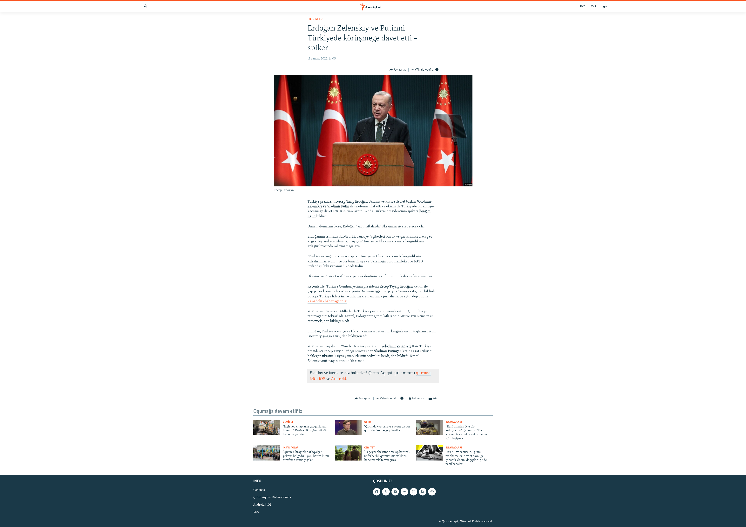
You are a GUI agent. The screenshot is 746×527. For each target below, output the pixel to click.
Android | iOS (262, 504)
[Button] (398, 69)
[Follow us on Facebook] (376, 491)
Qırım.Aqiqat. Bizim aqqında (272, 497)
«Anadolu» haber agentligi (327, 301)
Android (338, 379)
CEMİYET (288, 422)
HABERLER (315, 19)
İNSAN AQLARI (453, 422)
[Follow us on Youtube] (395, 491)
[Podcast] (432, 491)
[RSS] (422, 491)
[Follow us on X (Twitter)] (386, 491)
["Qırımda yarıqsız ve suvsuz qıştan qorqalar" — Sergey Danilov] (348, 427)
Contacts (259, 490)
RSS (256, 512)
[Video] (605, 6)
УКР (593, 6)
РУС (582, 6)
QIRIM (367, 422)
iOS (322, 379)
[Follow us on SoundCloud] (404, 491)
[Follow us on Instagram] (413, 491)
